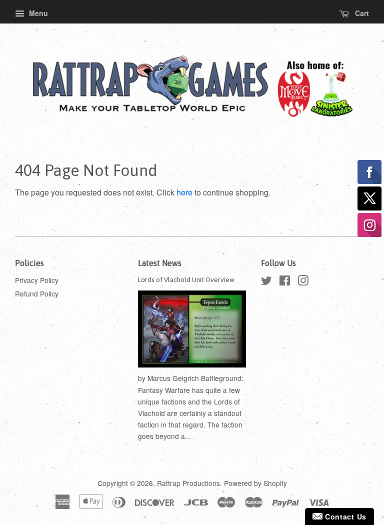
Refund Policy (36, 293)
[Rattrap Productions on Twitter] (266, 282)
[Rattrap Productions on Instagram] (303, 282)
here (184, 192)
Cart (361, 13)
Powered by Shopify (255, 483)
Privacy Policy (36, 280)
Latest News (160, 263)
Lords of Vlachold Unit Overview (186, 280)
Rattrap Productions (188, 483)
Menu (37, 13)
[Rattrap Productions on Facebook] (284, 282)
